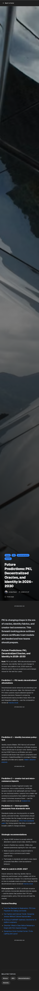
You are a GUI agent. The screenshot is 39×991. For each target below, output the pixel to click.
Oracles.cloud (13, 703)
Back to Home (9, 3)
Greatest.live (25, 801)
